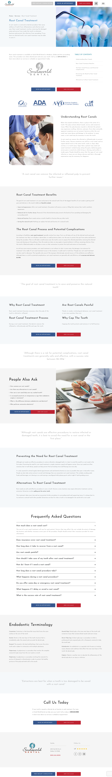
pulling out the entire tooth (42, 491)
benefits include (46, 203)
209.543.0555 (85, 3)
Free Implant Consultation (42, 3)
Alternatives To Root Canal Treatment (87, 79)
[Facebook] (75, 755)
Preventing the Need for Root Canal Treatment (86, 74)
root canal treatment (37, 235)
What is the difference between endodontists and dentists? (29, 401)
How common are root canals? (19, 386)
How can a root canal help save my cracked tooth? (26, 392)
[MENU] (103, 3)
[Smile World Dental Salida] (9, 3)
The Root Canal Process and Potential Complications (87, 68)
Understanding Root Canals (84, 59)
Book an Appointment (65, 3)
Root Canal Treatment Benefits (85, 63)
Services (17, 16)
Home (11, 16)
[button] (43, 774)
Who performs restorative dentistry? (21, 404)
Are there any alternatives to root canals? (23, 389)
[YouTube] (84, 755)
